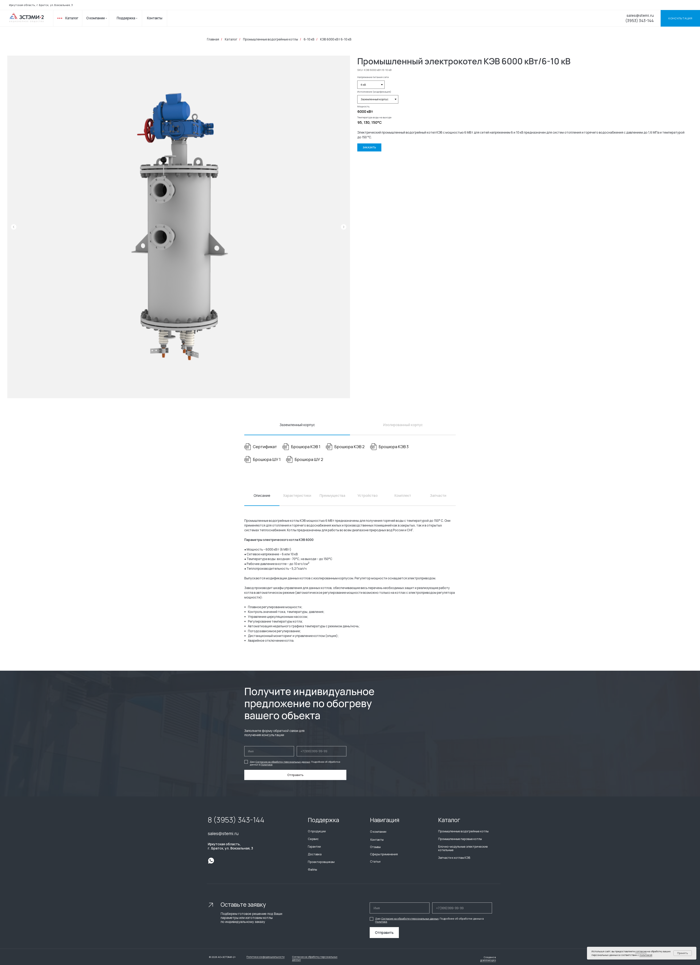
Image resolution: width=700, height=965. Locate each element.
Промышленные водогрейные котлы (270, 39)
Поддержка (126, 18)
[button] (680, 18)
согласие (641, 951)
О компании (95, 18)
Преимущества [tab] (332, 495)
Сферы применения (384, 854)
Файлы (312, 869)
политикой (645, 955)
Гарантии (314, 847)
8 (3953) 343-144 (236, 820)
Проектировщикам (321, 862)
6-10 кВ (309, 39)
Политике (266, 764)
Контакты (154, 18)
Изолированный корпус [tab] (403, 424)
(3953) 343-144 (639, 20)
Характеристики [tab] (297, 495)
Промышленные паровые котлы (460, 839)
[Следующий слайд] (343, 227)
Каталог (71, 18)
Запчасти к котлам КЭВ (454, 858)
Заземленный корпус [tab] (297, 424)
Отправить (384, 932)
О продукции (317, 831)
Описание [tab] (262, 495)
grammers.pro (488, 960)
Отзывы (375, 847)
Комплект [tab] (402, 495)
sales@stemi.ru (640, 15)
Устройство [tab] (367, 495)
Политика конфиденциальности (265, 956)
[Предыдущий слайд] (13, 227)
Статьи (375, 861)
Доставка (315, 854)
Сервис (313, 839)
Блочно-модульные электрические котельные (463, 848)
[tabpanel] (350, 453)
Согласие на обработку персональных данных (282, 761)
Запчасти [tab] (438, 495)
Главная (213, 39)
